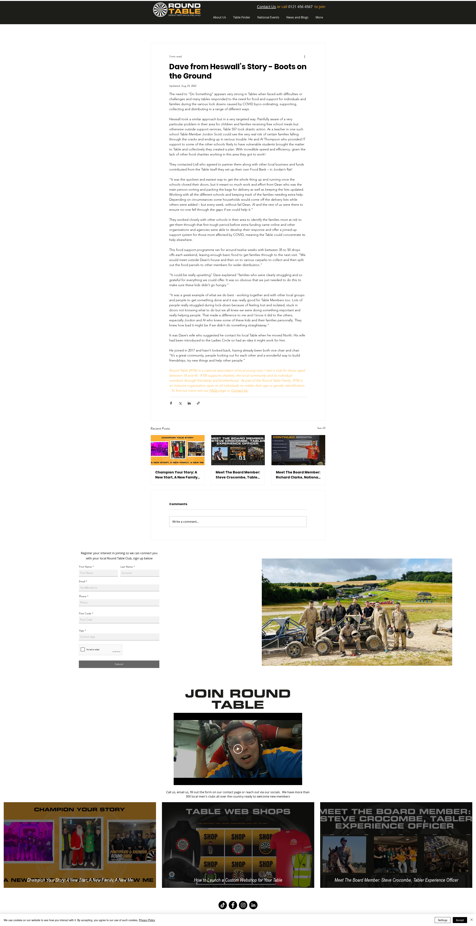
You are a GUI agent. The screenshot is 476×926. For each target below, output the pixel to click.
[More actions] (304, 56)
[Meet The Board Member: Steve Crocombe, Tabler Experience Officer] (238, 450)
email (180, 792)
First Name (85, 566)
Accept (460, 920)
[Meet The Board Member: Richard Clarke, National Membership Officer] (298, 450)
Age (81, 630)
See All (321, 428)
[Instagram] (243, 905)
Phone (82, 596)
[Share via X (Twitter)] (180, 403)
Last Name (126, 566)
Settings (442, 920)
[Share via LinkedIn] (189, 403)
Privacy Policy (147, 920)
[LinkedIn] (253, 905)
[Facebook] (233, 905)
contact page (232, 792)
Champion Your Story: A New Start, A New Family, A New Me (176, 475)
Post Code (85, 613)
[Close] (471, 920)
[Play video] (238, 749)
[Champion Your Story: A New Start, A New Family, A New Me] (178, 450)
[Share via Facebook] (171, 403)
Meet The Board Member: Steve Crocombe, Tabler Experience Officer (238, 475)
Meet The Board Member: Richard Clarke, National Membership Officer (298, 475)
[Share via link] (198, 403)
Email (82, 581)
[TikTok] (222, 905)
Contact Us (266, 6)
